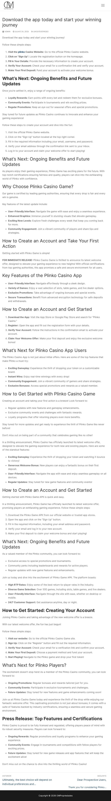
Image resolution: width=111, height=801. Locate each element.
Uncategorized (40, 32)
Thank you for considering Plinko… (87, 787)
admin (7, 32)
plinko (21, 51)
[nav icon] (103, 5)
